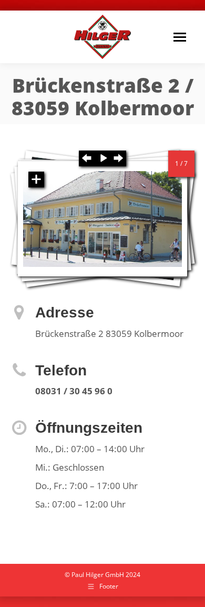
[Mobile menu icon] (179, 37)
